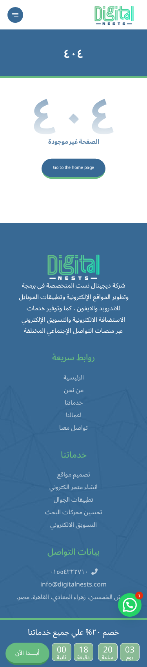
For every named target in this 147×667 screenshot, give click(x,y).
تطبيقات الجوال (73, 499)
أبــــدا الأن (27, 653)
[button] (15, 15)
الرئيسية (74, 377)
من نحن (73, 390)
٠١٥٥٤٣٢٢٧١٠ (68, 572)
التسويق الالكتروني (73, 524)
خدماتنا (74, 402)
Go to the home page (73, 167)
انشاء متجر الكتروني (73, 487)
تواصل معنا (73, 427)
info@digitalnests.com (73, 584)
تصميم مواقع (73, 474)
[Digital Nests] (114, 15)
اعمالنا (74, 415)
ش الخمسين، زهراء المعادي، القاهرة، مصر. (69, 597)
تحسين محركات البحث (73, 512)
